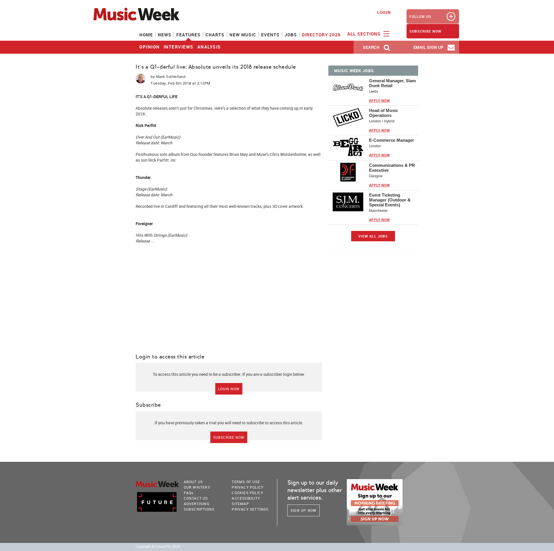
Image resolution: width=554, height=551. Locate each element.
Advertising (196, 503)
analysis (209, 47)
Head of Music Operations (383, 113)
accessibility (246, 498)
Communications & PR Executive (392, 168)
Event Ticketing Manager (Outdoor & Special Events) (390, 200)
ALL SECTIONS (364, 34)
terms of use (246, 481)
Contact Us (196, 498)
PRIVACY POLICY (247, 487)
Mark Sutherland (171, 76)
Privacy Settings (250, 509)
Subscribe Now (228, 437)
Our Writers (197, 487)
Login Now (228, 388)
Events (270, 35)
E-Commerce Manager (391, 140)
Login (384, 12)
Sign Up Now (304, 510)
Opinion (149, 47)
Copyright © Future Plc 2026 (158, 546)
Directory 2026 (321, 35)
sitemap (240, 503)
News (164, 35)
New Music (242, 35)
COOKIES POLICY (247, 492)
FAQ (189, 492)
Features (188, 35)
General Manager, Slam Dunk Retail (392, 83)
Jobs (291, 35)
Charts (214, 35)
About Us (193, 481)
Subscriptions (199, 509)
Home (146, 35)
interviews (179, 47)
